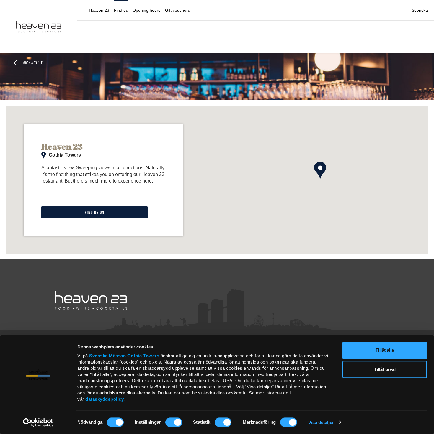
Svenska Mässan (107, 355)
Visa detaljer (321, 422)
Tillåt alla (385, 350)
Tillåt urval (385, 369)
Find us (121, 10)
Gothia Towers (144, 355)
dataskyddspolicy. (105, 399)
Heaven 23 (99, 10)
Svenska (420, 10)
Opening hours (146, 10)
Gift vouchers (177, 10)
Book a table (33, 63)
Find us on (95, 213)
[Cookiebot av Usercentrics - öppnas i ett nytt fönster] (38, 422)
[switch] (173, 422)
